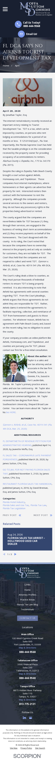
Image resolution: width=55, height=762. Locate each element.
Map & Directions (27, 647)
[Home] (36, 9)
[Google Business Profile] (30, 717)
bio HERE (11, 412)
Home (27, 589)
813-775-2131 (27, 704)
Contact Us (27, 618)
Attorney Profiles (27, 594)
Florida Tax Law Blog (27, 604)
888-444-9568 (31, 26)
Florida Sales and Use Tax (16, 505)
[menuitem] (13, 748)
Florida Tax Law (38, 505)
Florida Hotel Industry (14, 502)
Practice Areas (27, 599)
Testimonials (27, 609)
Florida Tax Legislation (14, 508)
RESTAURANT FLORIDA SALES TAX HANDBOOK (27, 483)
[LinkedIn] (24, 717)
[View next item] (15, 554)
